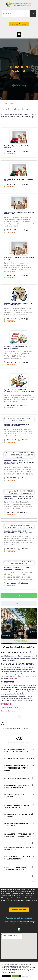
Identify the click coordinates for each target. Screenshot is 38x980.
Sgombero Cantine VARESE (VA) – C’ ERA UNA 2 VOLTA (18, 347)
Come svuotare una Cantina (9, 707)
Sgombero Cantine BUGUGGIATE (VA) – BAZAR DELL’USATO (19, 304)
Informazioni (25, 976)
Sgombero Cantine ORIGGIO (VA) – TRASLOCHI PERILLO (17, 425)
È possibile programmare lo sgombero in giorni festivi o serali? (16, 768)
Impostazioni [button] (6, 976)
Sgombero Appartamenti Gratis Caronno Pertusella (18, 147)
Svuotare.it (6, 704)
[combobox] (15, 13)
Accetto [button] (15, 976)
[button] (19, 34)
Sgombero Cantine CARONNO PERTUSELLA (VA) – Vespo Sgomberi (18, 532)
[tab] (19, 595)
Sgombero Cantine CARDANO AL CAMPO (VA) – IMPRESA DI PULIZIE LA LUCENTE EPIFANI (19, 462)
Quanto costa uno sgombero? (16, 778)
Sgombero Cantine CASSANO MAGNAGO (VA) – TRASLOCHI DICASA (19, 390)
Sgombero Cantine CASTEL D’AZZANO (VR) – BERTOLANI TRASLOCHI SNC (18, 497)
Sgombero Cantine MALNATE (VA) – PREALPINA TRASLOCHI (17, 568)
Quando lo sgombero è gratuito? (18, 759)
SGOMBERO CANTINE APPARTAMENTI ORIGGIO (19, 258)
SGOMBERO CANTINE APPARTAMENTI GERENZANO (19, 213)
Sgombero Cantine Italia (8, 711)
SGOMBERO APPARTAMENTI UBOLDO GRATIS (18, 180)
